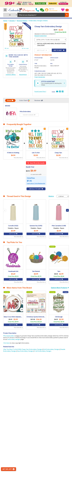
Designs (12, 21)
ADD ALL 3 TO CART (35, 189)
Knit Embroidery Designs (51, 349)
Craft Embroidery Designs (42, 351)
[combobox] (41, 15)
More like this (18, 157)
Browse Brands (22, 21)
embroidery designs (14, 339)
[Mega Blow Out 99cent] (36, 3)
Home (5, 21)
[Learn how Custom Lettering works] (15, 61)
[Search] (67, 15)
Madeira (51, 196)
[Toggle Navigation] (5, 10)
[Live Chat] (42, 10)
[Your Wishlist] (62, 10)
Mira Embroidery (8, 336)
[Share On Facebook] (60, 92)
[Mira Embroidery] (11, 113)
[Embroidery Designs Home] (22, 10)
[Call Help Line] (37, 10)
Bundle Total (30, 167)
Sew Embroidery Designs (25, 351)
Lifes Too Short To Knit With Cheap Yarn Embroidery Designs (23, 349)
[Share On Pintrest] (62, 92)
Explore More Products (59, 288)
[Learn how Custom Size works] (27, 61)
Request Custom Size (40, 35)
